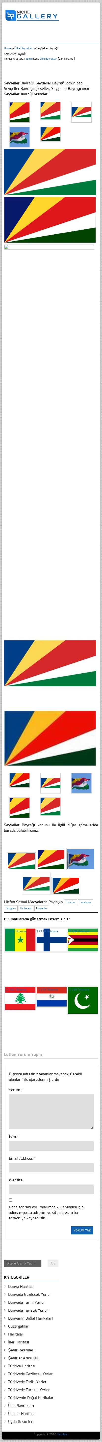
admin (29, 58)
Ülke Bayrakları (23, 48)
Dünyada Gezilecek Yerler (29, 1294)
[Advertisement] (53, 34)
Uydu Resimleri (21, 1421)
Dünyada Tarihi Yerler (26, 1302)
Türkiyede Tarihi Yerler (27, 1381)
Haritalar (15, 1334)
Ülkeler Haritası (21, 1413)
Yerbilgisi (62, 1434)
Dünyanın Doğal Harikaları (30, 1318)
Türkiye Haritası (21, 1366)
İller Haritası (18, 1342)
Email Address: (22, 1158)
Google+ (11, 908)
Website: (16, 1180)
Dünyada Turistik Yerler (28, 1310)
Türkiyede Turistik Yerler (29, 1389)
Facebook (85, 902)
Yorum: (16, 1089)
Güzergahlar (18, 1326)
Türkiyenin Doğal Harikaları (31, 1397)
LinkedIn (41, 908)
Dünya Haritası (20, 1286)
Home (7, 48)
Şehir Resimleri (21, 1350)
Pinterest (26, 908)
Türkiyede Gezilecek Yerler (30, 1373)
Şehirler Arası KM (23, 1358)
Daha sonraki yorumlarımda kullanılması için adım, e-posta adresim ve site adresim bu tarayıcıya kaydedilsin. (46, 1212)
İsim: (13, 1136)
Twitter (70, 902)
